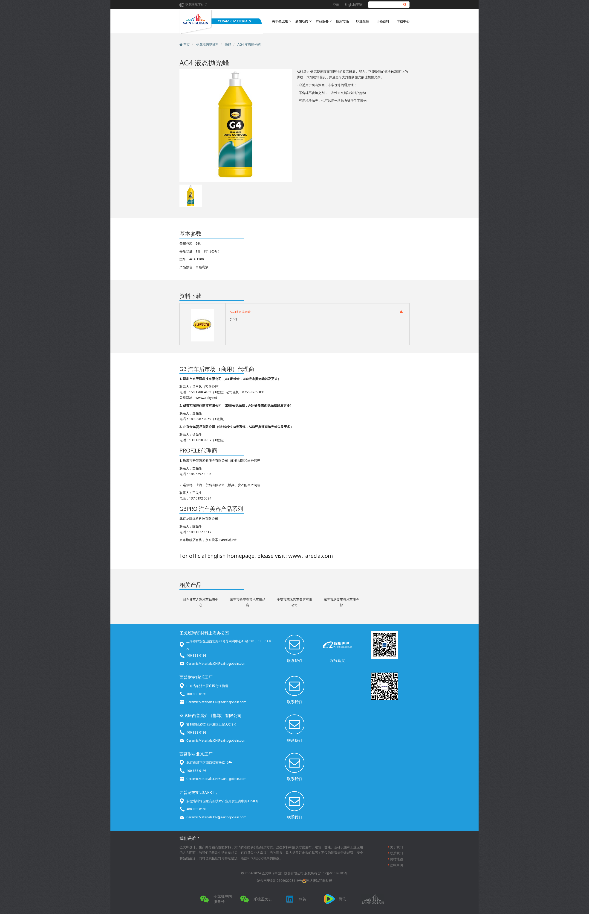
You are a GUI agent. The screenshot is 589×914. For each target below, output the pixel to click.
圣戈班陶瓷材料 (207, 44)
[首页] (221, 21)
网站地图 (396, 859)
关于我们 (396, 847)
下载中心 (403, 21)
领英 (302, 899)
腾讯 (342, 899)
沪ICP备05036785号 (333, 873)
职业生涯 (362, 21)
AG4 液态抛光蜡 (249, 44)
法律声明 (396, 865)
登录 (336, 4)
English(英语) (354, 4)
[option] (235, 125)
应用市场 (342, 21)
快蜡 (228, 44)
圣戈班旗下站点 (196, 4)
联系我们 (294, 660)
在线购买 (337, 660)
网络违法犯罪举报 (319, 880)
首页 (186, 44)
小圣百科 (382, 21)
